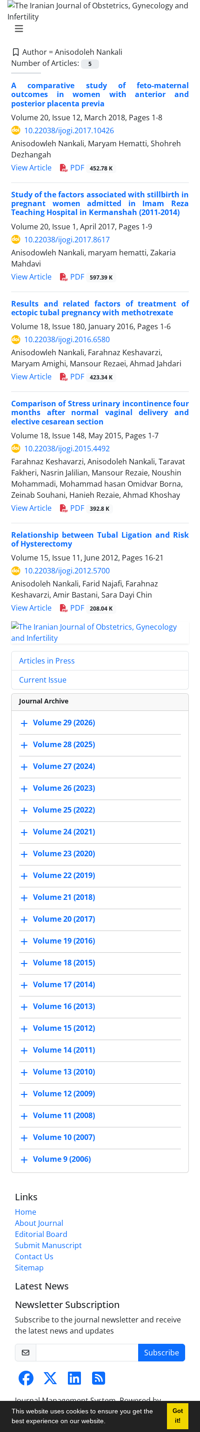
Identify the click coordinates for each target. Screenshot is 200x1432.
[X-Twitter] (50, 1381)
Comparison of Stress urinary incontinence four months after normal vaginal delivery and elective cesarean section (100, 412)
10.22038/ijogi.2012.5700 (67, 571)
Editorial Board (41, 1234)
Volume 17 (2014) (64, 985)
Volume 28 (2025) (64, 745)
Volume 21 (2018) (64, 897)
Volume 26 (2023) (64, 788)
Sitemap (29, 1268)
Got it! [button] (178, 1416)
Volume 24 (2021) (64, 832)
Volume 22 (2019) (64, 876)
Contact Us (34, 1256)
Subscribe (161, 1352)
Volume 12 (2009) (64, 1094)
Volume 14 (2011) (64, 1050)
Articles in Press (47, 661)
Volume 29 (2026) (64, 723)
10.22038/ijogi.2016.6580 (67, 339)
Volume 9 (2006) (62, 1159)
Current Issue (43, 680)
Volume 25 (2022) (64, 810)
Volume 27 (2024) (64, 767)
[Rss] (98, 1381)
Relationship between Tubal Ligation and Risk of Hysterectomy (100, 539)
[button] (108, 1422)
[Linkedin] (74, 1381)
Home (25, 1212)
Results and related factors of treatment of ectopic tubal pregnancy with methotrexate (100, 308)
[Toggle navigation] (97, 28)
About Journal (39, 1223)
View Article (31, 168)
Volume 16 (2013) (64, 1007)
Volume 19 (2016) (64, 941)
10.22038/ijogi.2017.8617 (67, 239)
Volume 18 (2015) (64, 963)
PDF (90, 168)
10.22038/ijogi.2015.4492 (67, 448)
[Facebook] (26, 1381)
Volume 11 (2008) (64, 1116)
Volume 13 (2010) (64, 1072)
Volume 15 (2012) (64, 1028)
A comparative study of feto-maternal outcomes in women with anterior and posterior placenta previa (100, 94)
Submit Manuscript (48, 1245)
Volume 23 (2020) (64, 854)
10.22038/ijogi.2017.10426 (69, 130)
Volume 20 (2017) (64, 919)
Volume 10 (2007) (64, 1138)
